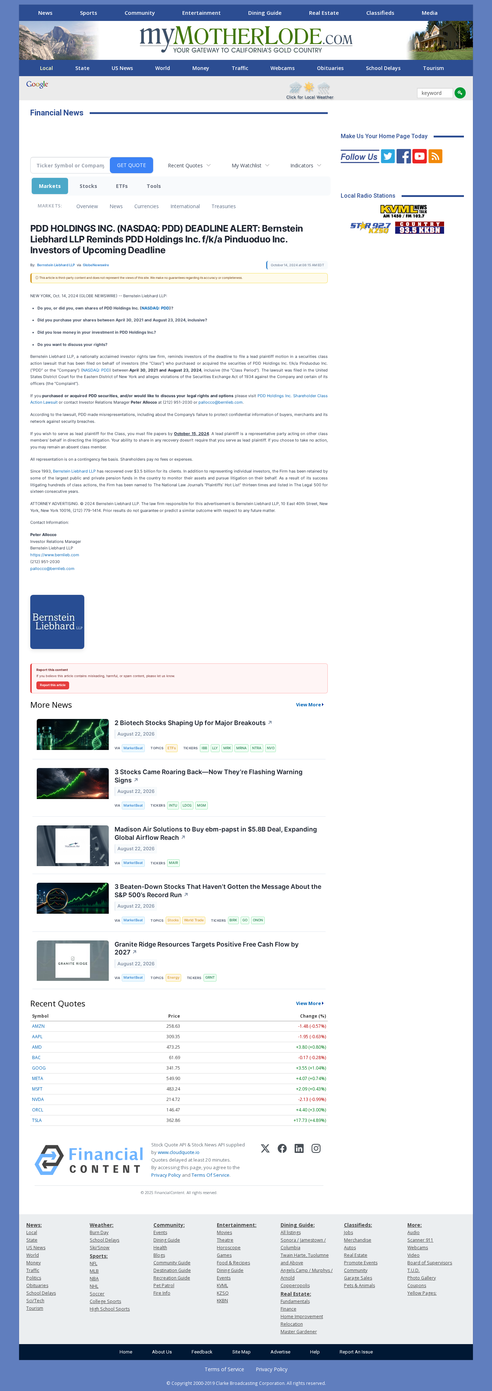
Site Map (241, 1352)
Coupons (416, 1285)
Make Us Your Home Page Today (384, 136)
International (185, 206)
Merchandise (357, 1240)
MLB (94, 1271)
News (45, 12)
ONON (258, 920)
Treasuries (223, 206)
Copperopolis (295, 1285)
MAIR (173, 863)
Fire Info (161, 1293)
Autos (350, 1248)
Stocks (88, 186)
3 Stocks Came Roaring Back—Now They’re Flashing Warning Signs (209, 776)
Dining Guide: (298, 1224)
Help (315, 1352)
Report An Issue (356, 1352)
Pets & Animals (359, 1285)
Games (224, 1255)
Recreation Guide (171, 1278)
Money (200, 68)
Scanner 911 (420, 1240)
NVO (270, 748)
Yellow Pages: (422, 1293)
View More (308, 704)
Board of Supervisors (429, 1263)
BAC (36, 1057)
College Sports (105, 1301)
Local (46, 68)
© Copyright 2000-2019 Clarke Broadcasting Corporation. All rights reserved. (246, 1383)
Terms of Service (224, 1369)
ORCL (37, 1110)
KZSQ (223, 1293)
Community (140, 12)
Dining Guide (265, 12)
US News (122, 68)
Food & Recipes (233, 1263)
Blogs (159, 1255)
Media (430, 12)
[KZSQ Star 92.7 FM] (367, 225)
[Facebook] (282, 1160)
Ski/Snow (99, 1248)
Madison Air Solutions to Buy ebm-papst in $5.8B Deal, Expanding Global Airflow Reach (216, 833)
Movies (224, 1232)
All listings (291, 1232)
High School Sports (110, 1309)
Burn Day (99, 1232)
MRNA (241, 748)
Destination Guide (172, 1270)
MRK (227, 748)
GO (244, 920)
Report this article (53, 685)
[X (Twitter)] (265, 1160)
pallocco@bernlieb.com (220, 402)
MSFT (37, 1089)
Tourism (433, 68)
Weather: (101, 1224)
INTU (173, 805)
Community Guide (172, 1263)
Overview (87, 206)
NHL (94, 1286)
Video (413, 1255)
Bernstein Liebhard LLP (74, 471)
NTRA (256, 748)
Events (160, 1232)
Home (126, 1352)
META (37, 1078)
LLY (215, 748)
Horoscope (229, 1248)
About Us (162, 1352)
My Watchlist (246, 165)
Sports (88, 12)
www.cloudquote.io (179, 1152)
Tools (154, 186)
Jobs (348, 1232)
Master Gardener (299, 1332)
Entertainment (201, 12)
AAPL (37, 1037)
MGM (201, 805)
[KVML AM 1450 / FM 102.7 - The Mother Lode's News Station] (403, 209)
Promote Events (360, 1263)
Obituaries (330, 68)
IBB (204, 748)
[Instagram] (316, 1160)
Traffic (240, 68)
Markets (50, 186)
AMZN (38, 1026)
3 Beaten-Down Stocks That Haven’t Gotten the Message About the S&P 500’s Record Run (218, 891)
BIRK (233, 920)
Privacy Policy (166, 1175)
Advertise (280, 1352)
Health (160, 1248)
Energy (173, 977)
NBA (94, 1279)
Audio (413, 1232)
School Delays (383, 68)
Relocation (292, 1324)
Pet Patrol (163, 1285)
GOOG (39, 1068)
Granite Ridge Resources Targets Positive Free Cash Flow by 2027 (207, 948)
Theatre (225, 1240)
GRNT (210, 977)
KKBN (222, 1301)
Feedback (202, 1352)
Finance (288, 1309)
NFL (93, 1263)
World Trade (194, 920)
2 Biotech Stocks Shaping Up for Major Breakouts (194, 723)
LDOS (187, 805)
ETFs (122, 186)
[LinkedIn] (299, 1160)
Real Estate (324, 12)
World (162, 68)
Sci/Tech (35, 1301)
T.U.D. (413, 1270)
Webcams (282, 68)
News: (34, 1224)
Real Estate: (296, 1293)
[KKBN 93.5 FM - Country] (419, 225)
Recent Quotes (185, 165)
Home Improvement (302, 1316)
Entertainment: (236, 1224)
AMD (37, 1047)
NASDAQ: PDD (155, 308)
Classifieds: (358, 1224)
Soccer (97, 1294)
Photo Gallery (421, 1278)
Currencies (146, 206)
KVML (222, 1285)
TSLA (37, 1120)
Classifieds (380, 12)
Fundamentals (295, 1301)
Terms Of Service (210, 1175)
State (82, 68)
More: (414, 1224)
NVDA (38, 1099)
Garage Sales (358, 1278)
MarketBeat (133, 748)
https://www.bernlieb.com (54, 554)
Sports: (99, 1255)
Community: (169, 1224)
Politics (33, 1278)
